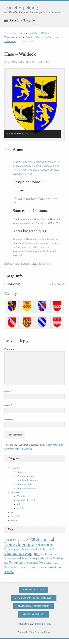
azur (38, 161)
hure (35, 169)
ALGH (30, 539)
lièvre (48, 161)
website (21, 508)
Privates (15, 516)
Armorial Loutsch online (29, 541)
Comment (9, 349)
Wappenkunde (24, 483)
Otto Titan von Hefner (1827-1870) (33, 598)
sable (18, 165)
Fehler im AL (48, 549)
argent (37, 165)
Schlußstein (17, 562)
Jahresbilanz (50, 554)
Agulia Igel (20, 539)
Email (8, 405)
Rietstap (58, 558)
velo (19, 504)
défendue (17, 173)
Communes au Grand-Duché (33, 606)
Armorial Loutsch (33, 590)
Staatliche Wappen (34, 37)
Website (8, 419)
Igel (42, 554)
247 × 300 (30, 62)
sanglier (45, 169)
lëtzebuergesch (11, 558)
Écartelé (17, 161)
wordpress (40, 567)
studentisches (32, 562)
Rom (6, 562)
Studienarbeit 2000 (33, 614)
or (55, 161)
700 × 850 (44, 62)
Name (8, 391)
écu (42, 198)
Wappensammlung (26, 487)
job (12, 512)
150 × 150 (17, 62)
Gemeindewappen (22, 553)
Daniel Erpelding (21, 7)
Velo (42, 562)
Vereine (15, 520)
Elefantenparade (12, 549)
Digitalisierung (43, 545)
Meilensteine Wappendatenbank (35, 558)
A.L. (35, 263)
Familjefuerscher (31, 549)
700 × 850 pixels (57, 284)
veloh (48, 562)
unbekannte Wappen (27, 479)
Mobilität (21, 496)
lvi (58, 554)
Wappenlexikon (13, 567)
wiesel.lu (27, 567)
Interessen (16, 491)
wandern (54, 563)
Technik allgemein (26, 500)
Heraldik (33, 33)
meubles (21, 471)
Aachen (9, 539)
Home (22, 33)
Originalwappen (25, 475)
